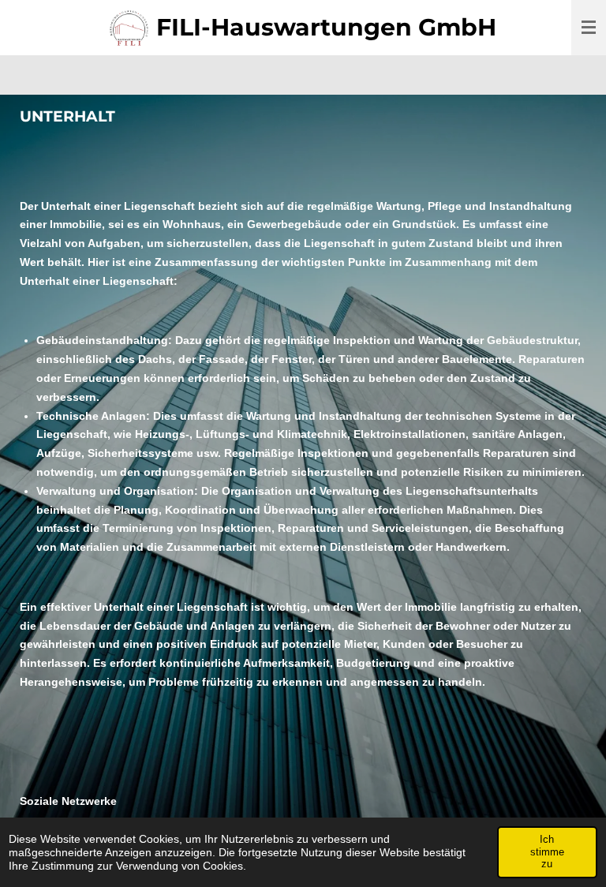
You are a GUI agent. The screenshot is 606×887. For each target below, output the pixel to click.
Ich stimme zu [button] (547, 851)
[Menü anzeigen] (588, 27)
